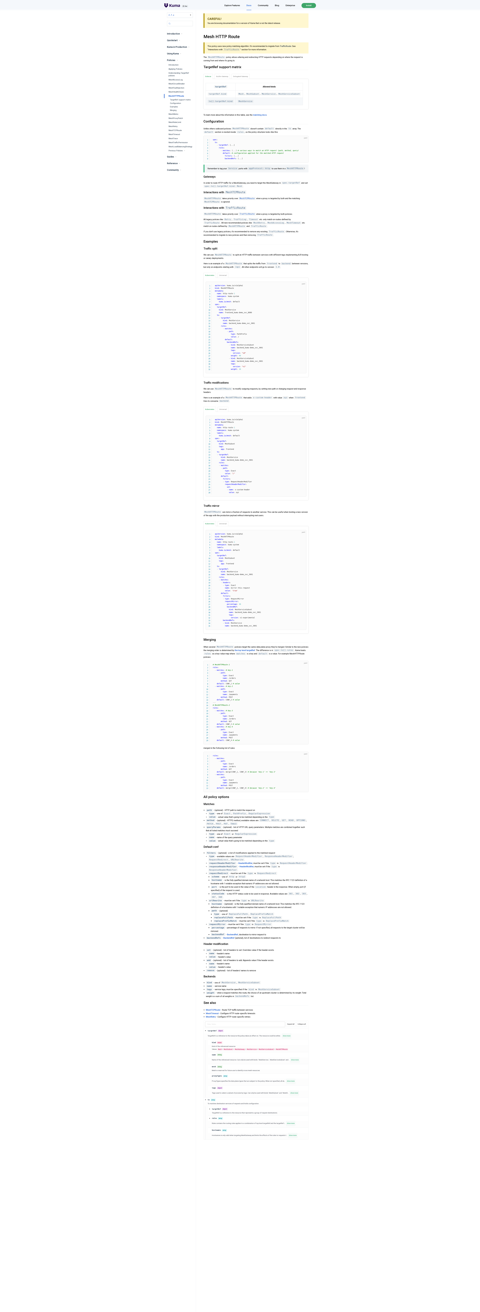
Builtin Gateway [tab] (222, 76)
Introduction (173, 65)
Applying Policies (175, 69)
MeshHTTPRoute (176, 96)
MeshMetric (173, 114)
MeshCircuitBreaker (176, 84)
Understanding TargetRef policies (178, 74)
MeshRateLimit (174, 122)
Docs (248, 5)
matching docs (260, 115)
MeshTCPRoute (175, 130)
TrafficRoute (285, 46)
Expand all (290, 1024)
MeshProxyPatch (175, 118)
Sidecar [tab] (208, 76)
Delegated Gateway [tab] (240, 76)
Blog (277, 5)
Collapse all (302, 1024)
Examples (174, 107)
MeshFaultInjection (176, 88)
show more (286, 1036)
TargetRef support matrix (180, 100)
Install (309, 5)
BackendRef (232, 934)
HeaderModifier (245, 863)
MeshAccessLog (175, 80)
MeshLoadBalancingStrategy (180, 147)
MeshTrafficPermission (178, 142)
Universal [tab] (223, 275)
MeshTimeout (174, 134)
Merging (173, 110)
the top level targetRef (245, 650)
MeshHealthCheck (176, 92)
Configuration (175, 103)
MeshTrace (173, 138)
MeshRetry (173, 126)
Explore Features (232, 5)
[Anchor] (200, 36)
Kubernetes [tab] (209, 275)
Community (263, 5)
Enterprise (290, 5)
